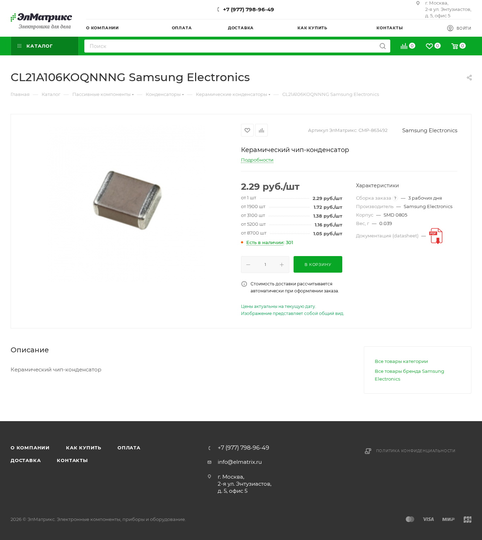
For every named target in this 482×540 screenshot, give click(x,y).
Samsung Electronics (429, 130)
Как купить (83, 447)
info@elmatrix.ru (240, 462)
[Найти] (382, 46)
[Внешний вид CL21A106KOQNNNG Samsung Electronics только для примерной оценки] (126, 203)
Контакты (72, 460)
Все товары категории (401, 361)
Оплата (129, 447)
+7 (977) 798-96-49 (248, 9)
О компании (30, 447)
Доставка (26, 460)
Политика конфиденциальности (416, 451)
